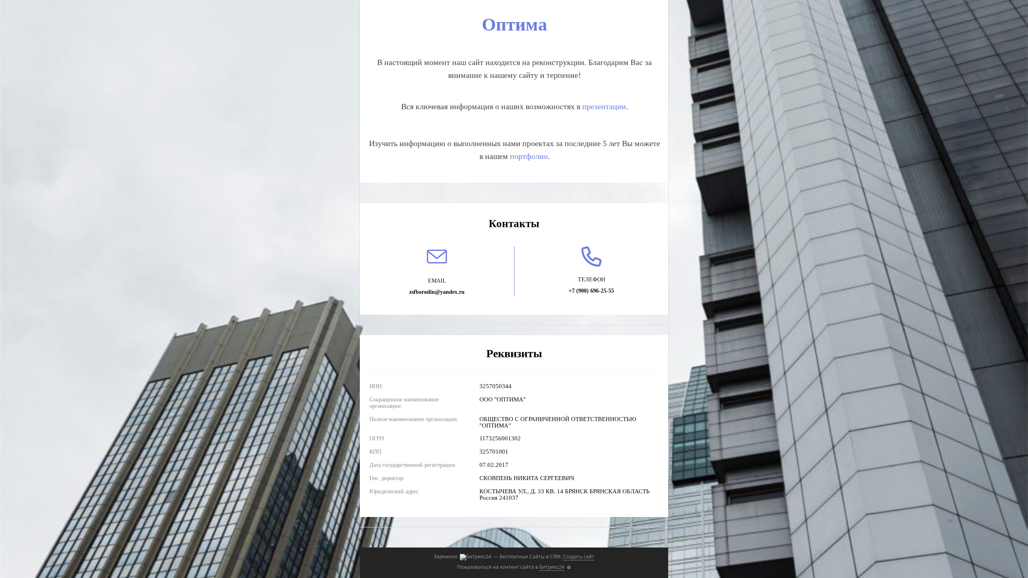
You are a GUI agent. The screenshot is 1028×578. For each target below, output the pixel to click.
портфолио (529, 156)
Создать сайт (578, 556)
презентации (604, 106)
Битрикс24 (551, 567)
